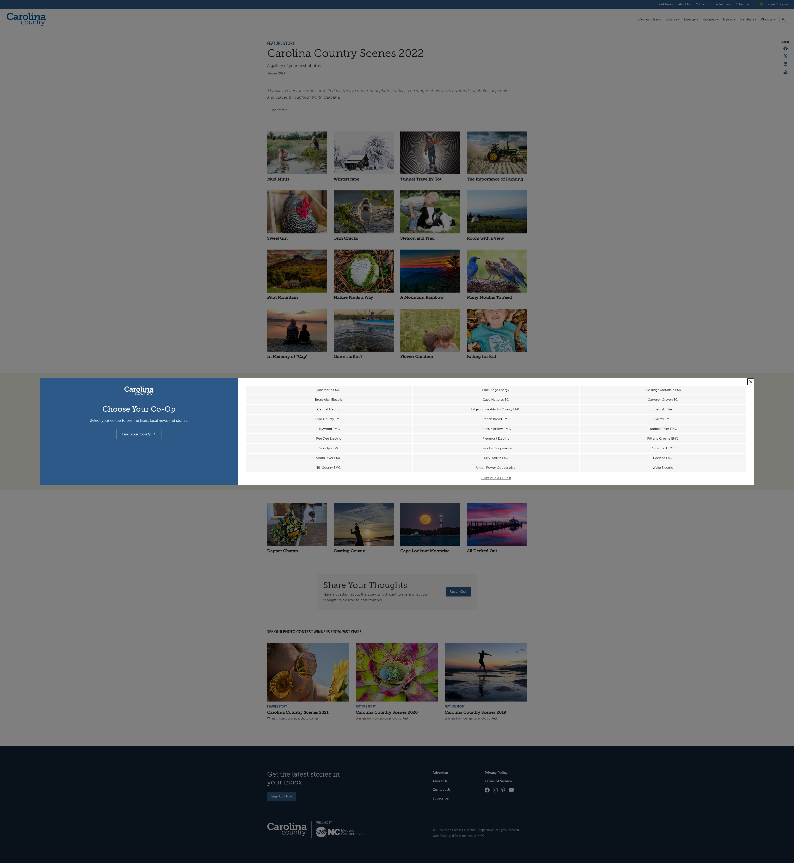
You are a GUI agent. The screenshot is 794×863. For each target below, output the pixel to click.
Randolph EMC (329, 448)
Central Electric (328, 409)
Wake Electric (663, 468)
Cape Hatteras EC (496, 400)
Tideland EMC (663, 458)
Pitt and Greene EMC (662, 438)
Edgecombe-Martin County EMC (495, 409)
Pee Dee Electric (328, 438)
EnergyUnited (663, 409)
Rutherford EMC (663, 448)
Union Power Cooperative (495, 468)
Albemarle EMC (328, 390)
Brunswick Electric (329, 400)
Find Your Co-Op (137, 434)
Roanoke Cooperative (496, 448)
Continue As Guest (496, 478)
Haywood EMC (328, 429)
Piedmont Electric (495, 438)
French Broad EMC (496, 419)
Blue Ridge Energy (495, 390)
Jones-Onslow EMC (496, 429)
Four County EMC (328, 419)
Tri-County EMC (329, 468)
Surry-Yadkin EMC (495, 458)
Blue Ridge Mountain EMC (662, 390)
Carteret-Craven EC (663, 400)
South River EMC (328, 458)
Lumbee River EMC (662, 429)
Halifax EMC (663, 419)
